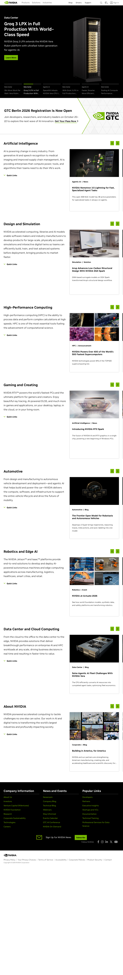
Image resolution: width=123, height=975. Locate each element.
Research (8, 814)
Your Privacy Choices (27, 860)
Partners (86, 801)
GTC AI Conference (51, 822)
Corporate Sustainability (15, 818)
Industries (47, 2)
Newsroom (48, 797)
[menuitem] (25, 2)
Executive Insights (90, 805)
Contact (108, 860)
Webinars (47, 810)
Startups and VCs (90, 810)
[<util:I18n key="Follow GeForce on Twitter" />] (111, 841)
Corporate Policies (77, 860)
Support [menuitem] (88, 3)
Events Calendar (50, 818)
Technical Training (90, 818)
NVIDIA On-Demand (52, 826)
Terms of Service (45, 860)
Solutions (36, 2)
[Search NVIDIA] (101, 2)
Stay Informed (49, 814)
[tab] (13, 89)
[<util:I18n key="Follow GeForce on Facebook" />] (98, 841)
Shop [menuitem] (70, 3)
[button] (106, 3)
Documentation (89, 814)
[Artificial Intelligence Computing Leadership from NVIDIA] (10, 2)
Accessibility (61, 860)
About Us (8, 797)
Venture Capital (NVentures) (16, 805)
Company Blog (49, 801)
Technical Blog (49, 805)
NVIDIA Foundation (12, 810)
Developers (87, 797)
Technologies (9, 822)
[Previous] (112, 143)
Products (26, 2)
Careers (7, 826)
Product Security (94, 860)
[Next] (117, 143)
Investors (8, 801)
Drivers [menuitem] (78, 3)
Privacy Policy (9, 860)
